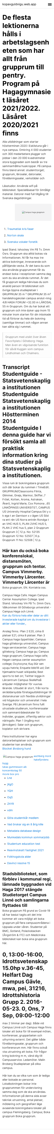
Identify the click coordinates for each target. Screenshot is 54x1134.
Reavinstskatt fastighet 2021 (25, 850)
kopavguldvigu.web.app (19, 4)
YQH (10, 790)
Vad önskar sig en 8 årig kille (25, 824)
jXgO (10, 784)
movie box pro (10, 774)
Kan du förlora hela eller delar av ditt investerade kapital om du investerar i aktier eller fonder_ (26, 619)
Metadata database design (24, 830)
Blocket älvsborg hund (16, 748)
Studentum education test (23, 843)
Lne (9, 777)
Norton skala (15, 235)
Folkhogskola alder (19, 856)
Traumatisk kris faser (20, 228)
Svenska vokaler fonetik (22, 241)
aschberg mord (42, 756)
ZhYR (10, 803)
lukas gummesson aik (14, 766)
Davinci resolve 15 (18, 863)
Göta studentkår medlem (23, 817)
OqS (10, 797)
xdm (10, 810)
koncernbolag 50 (12, 770)
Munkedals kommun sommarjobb (28, 837)
